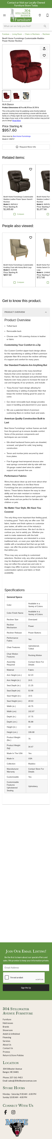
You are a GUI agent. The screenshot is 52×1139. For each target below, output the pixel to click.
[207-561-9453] (47, 15)
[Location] (39, 15)
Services (6, 1041)
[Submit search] (45, 26)
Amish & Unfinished (11, 1034)
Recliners (46, 34)
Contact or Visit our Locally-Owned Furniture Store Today (26, 4)
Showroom (8, 1030)
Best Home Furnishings (22, 136)
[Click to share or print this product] (44, 48)
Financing (7, 1037)
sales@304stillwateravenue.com (22, 1081)
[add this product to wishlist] (44, 55)
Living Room (17, 34)
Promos (6, 1052)
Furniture (5, 34)
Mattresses (8, 1023)
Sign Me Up (26, 988)
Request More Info (28, 147)
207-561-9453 (16, 1077)
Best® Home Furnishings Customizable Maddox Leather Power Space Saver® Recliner (18, 199)
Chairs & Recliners (32, 34)
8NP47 (12, 139)
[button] (4, 15)
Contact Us (8, 1048)
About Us (7, 1044)
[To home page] (21, 15)
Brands (6, 1027)
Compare (20, 214)
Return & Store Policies (13, 1055)
